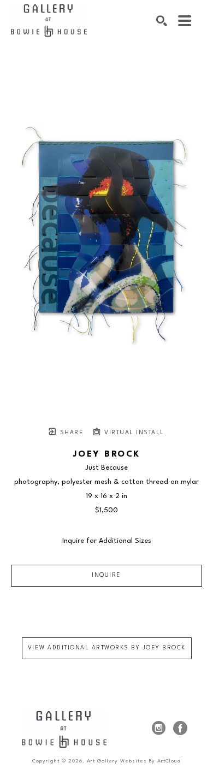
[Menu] (184, 20)
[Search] (161, 20)
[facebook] (180, 728)
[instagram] (158, 728)
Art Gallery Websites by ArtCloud (134, 761)
